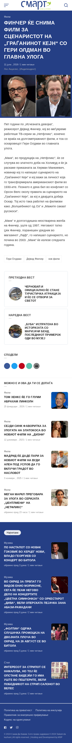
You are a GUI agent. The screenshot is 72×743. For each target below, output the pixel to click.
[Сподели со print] (36, 366)
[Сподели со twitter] (14, 366)
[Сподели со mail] (29, 366)
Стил (7, 662)
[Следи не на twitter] (11, 727)
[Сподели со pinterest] (22, 366)
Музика (8, 542)
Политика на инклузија (48, 710)
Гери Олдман (13, 258)
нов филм (54, 258)
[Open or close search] (66, 5)
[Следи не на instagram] (17, 727)
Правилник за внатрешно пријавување (26, 714)
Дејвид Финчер (34, 258)
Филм (7, 16)
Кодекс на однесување (17, 719)
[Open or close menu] (6, 5)
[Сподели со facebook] (7, 366)
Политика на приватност (18, 710)
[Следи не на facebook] (6, 727)
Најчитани (12, 532)
